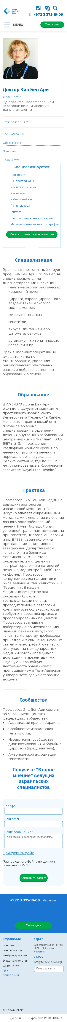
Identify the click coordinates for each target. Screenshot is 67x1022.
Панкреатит (18, 174)
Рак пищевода (20, 205)
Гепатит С (16, 212)
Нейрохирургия (15, 955)
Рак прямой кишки (23, 187)
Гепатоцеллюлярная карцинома (31, 218)
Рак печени (18, 193)
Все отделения (11, 973)
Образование (12, 143)
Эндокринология (15, 960)
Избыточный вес (21, 199)
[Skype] (47, 8)
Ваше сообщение (18, 832)
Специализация (13, 134)
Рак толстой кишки (23, 181)
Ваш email (12, 819)
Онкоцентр (11, 966)
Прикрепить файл (18, 853)
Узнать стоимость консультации (32, 234)
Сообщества (11, 160)
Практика (9, 151)
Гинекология (12, 950)
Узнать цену (52, 24)
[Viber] (37, 912)
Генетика (9, 945)
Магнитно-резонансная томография (34, 224)
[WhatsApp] (28, 912)
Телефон (11, 806)
